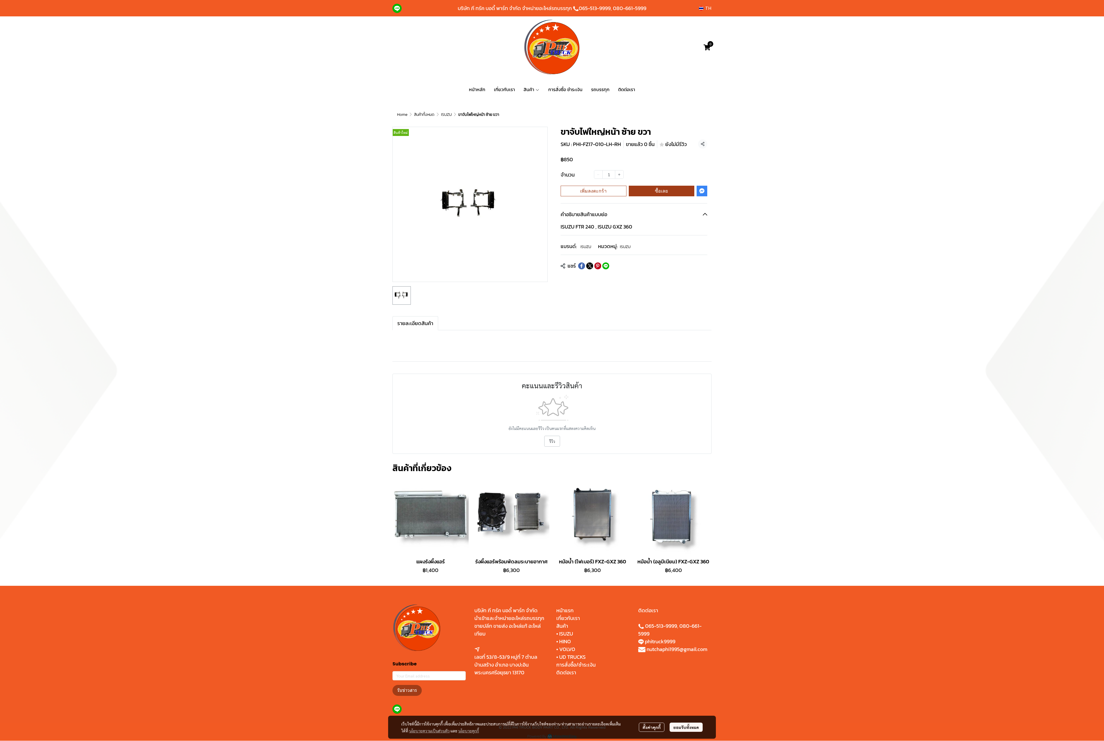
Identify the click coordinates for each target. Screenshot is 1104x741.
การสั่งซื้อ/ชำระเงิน (576, 665)
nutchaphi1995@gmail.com (677, 649)
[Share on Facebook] (581, 265)
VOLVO (567, 649)
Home (402, 115)
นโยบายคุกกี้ (468, 730)
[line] (397, 8)
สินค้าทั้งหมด (424, 115)
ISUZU (446, 115)
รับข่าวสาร (407, 690)
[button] (705, 8)
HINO (565, 641)
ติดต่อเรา (566, 672)
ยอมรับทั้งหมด (686, 727)
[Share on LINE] (605, 265)
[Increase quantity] (619, 174)
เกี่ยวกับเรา (568, 618)
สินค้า (562, 626)
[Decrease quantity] (598, 174)
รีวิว (552, 441)
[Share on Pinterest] (597, 265)
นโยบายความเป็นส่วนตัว (429, 730)
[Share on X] (589, 265)
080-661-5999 (629, 8)
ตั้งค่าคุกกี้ (652, 727)
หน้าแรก (565, 610)
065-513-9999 (595, 8)
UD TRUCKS (572, 657)
